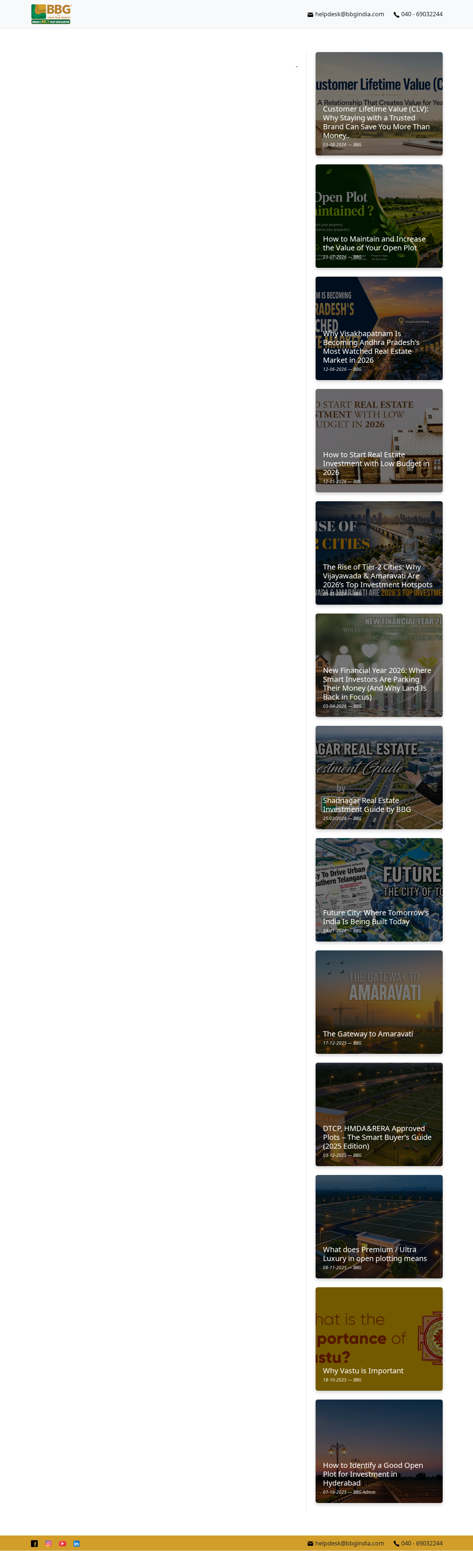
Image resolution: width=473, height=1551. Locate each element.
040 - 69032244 (422, 14)
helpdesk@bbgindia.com (349, 14)
